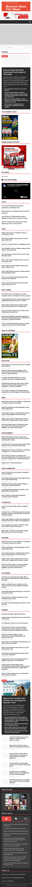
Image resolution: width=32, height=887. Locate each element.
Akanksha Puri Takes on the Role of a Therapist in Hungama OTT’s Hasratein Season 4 (16, 450)
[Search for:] (16, 47)
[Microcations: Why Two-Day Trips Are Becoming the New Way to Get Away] (16, 801)
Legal (4, 229)
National (5, 538)
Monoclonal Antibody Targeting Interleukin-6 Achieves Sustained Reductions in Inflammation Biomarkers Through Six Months (16, 318)
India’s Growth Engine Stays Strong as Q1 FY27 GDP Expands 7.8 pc (15, 648)
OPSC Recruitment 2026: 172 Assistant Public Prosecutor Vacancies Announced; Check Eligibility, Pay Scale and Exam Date (15, 426)
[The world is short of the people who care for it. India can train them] (23, 807)
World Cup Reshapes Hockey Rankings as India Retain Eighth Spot (15, 407)
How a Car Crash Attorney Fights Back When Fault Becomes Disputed (15, 277)
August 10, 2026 (6, 286)
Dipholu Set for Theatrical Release (12, 463)
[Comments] (25, 818)
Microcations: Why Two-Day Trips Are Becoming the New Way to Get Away (16, 727)
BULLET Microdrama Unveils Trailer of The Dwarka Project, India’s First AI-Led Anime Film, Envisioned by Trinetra (15, 438)
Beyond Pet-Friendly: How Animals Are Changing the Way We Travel (14, 700)
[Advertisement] (16, 34)
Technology (6, 502)
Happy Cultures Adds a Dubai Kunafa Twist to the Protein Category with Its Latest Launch (15, 419)
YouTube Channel (10, 180)
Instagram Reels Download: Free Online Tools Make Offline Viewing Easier (15, 490)
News (3, 398)
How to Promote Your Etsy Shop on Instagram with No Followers (15, 473)
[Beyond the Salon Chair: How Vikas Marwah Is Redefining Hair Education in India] (16, 807)
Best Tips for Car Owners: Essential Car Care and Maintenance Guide (15, 597)
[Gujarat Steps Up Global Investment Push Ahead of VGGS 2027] (16, 66)
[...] (6, 86)
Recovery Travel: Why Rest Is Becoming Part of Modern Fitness (16, 724)
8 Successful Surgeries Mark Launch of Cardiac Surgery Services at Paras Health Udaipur (15, 324)
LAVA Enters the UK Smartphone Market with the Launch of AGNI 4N (15, 653)
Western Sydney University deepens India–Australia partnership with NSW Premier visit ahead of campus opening (15, 372)
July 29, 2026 (5, 606)
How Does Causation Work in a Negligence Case (16, 244)
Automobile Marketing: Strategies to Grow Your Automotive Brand (16, 592)
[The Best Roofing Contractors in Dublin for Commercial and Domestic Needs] (5, 738)
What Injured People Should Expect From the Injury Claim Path (15, 239)
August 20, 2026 (6, 487)
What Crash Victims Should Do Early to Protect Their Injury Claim (15, 260)
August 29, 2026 (6, 236)
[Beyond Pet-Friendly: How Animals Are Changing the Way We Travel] (16, 694)
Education (5, 361)
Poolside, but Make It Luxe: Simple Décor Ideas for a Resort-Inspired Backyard (19, 781)
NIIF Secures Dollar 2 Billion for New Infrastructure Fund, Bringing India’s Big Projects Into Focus (16, 100)
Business (5, 52)
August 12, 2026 (6, 269)
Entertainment (7, 433)
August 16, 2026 (6, 600)
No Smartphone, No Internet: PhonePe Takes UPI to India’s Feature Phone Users (15, 525)
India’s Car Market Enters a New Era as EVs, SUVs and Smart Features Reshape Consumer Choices (15, 585)
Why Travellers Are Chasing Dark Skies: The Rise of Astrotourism (16, 731)
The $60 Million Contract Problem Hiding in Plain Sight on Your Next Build (16, 249)
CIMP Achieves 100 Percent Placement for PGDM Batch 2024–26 (16, 365)
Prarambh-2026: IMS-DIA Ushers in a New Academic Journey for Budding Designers (14, 378)
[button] (30, 22)
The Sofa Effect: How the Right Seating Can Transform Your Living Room (19, 764)
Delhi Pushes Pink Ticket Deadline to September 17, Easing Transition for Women (16, 402)
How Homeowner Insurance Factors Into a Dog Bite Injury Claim (15, 254)
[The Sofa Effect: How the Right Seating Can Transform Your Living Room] (5, 764)
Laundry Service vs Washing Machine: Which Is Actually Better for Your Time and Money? (19, 773)
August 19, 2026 (6, 246)
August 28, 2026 (6, 581)
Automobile (6, 573)
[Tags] (16, 818)
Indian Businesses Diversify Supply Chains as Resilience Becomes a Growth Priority (15, 659)
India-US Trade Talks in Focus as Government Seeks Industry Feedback (15, 674)
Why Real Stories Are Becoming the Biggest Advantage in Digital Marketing (15, 484)
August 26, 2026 (6, 241)
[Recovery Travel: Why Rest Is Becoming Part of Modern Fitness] (16, 796)
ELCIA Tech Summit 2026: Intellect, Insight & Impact (15, 506)
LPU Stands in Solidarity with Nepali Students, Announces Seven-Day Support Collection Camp (16, 391)
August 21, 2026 (6, 481)
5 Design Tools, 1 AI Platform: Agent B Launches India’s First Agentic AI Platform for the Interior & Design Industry (16, 513)
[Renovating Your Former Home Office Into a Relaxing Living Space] (5, 747)
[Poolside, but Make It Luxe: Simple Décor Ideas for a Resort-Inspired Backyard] (5, 781)
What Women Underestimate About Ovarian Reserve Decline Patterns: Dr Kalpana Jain (15, 305)
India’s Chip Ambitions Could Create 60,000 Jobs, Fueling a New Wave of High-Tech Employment (16, 519)
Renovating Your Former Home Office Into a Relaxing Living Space (19, 746)
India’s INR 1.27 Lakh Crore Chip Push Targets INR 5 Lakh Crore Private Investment (15, 531)
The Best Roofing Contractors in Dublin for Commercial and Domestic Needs (19, 738)
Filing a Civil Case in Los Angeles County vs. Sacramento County (14, 233)
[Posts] (6, 818)
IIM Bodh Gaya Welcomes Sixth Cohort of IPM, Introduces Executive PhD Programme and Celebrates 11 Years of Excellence (15, 385)
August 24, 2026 (6, 475)
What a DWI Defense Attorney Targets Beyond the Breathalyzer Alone (15, 272)
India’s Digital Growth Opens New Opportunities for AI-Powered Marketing (16, 478)
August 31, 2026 (6, 302)
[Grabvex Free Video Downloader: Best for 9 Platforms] (8, 801)
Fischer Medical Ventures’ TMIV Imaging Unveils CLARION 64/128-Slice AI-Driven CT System (16, 299)
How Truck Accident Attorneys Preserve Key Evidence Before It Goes (15, 283)
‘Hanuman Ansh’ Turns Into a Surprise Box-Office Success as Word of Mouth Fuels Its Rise (16, 444)
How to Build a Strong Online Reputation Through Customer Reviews (14, 495)
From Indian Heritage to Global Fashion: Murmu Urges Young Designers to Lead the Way (15, 413)
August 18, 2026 (6, 257)
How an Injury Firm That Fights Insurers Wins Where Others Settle (15, 266)
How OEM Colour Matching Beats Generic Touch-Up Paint (16, 603)
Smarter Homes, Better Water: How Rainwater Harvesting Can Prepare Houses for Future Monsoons (18, 756)
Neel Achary (5, 176)
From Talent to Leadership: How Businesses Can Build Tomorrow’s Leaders (14, 105)
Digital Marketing (8, 468)
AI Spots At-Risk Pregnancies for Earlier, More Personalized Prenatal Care (15, 311)
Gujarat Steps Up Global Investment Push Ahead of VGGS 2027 (14, 72)
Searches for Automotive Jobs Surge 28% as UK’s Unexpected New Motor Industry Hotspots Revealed (16, 578)
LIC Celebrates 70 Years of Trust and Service (15, 89)
